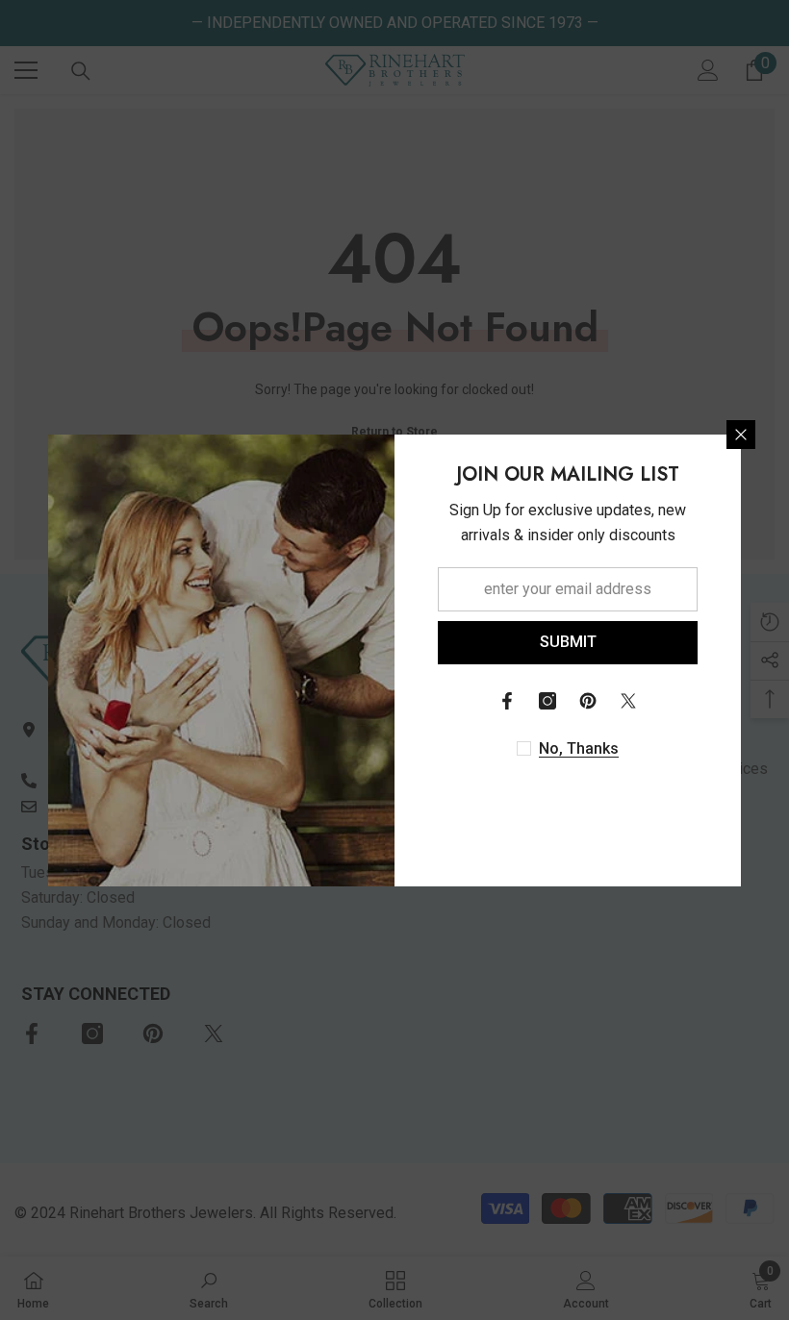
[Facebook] (507, 701)
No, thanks (579, 748)
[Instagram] (547, 701)
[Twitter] (628, 701)
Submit (568, 642)
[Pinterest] (588, 701)
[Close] (740, 434)
